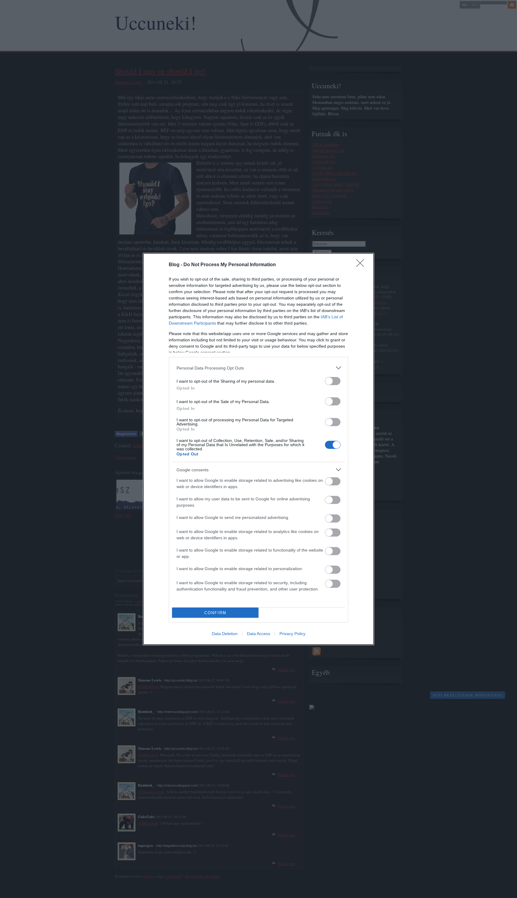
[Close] (362, 265)
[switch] (332, 381)
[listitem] (258, 368)
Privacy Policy (292, 633)
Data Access (258, 633)
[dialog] (258, 449)
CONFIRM (215, 613)
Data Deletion (225, 633)
